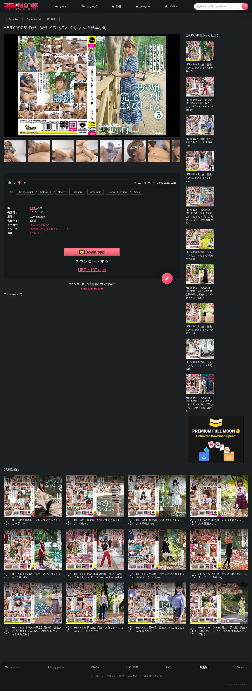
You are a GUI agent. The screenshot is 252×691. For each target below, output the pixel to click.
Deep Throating (117, 191)
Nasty (61, 191)
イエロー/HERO (39, 224)
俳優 (118, 6)
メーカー (145, 6)
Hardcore (77, 191)
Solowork (45, 191)
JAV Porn (134, 676)
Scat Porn (14, 19)
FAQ (168, 667)
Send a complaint (92, 288)
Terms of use (12, 667)
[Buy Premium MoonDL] (216, 462)
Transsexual (26, 191)
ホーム (63, 6)
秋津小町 (35, 233)
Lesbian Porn (153, 676)
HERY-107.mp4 (92, 269)
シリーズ (92, 6)
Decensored (34, 19)
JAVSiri (173, 6)
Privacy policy (56, 667)
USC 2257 (132, 667)
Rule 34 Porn (115, 676)
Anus (137, 191)
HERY (33, 208)
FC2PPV (52, 19)
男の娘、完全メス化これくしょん (49, 229)
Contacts (242, 667)
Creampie (95, 191)
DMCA (95, 667)
